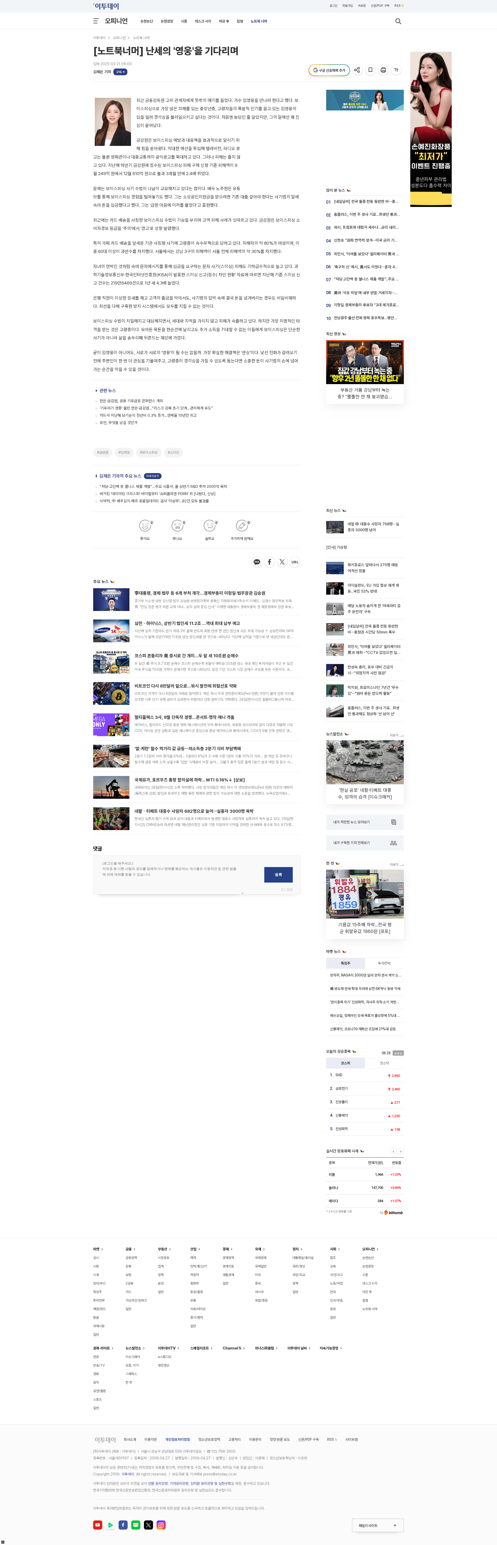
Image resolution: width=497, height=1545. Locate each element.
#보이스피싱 (149, 452)
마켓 (96, 1249)
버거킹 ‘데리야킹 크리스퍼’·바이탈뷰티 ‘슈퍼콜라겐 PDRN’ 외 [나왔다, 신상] (158, 493)
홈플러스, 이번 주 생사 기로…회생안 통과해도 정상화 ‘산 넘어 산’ (383, 214)
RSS (397, 6)
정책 (161, 1275)
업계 (161, 1266)
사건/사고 (336, 1275)
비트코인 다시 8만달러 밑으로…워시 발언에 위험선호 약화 (186, 686)
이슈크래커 (133, 1357)
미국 (258, 1275)
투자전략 (384, 963)
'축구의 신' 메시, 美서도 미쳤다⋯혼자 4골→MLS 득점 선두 (379, 267)
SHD (338, 1075)
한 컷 (129, 1382)
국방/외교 (299, 1275)
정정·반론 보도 (280, 1439)
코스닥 (384, 1063)
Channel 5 (232, 1348)
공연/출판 (99, 1391)
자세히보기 (152, 476)
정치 (296, 1249)
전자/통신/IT (198, 1266)
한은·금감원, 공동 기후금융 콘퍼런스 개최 (131, 401)
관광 (96, 1357)
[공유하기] (358, 70)
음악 (96, 1382)
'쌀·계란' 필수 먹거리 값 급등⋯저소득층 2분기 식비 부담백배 (188, 748)
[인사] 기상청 (336, 547)
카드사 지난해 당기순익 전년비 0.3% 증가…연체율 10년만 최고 (148, 415)
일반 (96, 1335)
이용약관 (150, 1439)
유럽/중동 (261, 1300)
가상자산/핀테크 (136, 1300)
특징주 (345, 963)
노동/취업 (336, 1283)
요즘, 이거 (132, 1365)
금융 (129, 1249)
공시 (96, 1258)
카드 (128, 1292)
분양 (161, 1283)
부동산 (162, 1249)
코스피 (345, 1063)
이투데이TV (167, 1348)
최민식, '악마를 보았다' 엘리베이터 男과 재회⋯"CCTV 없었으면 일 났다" (390, 254)
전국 (333, 1292)
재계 (193, 1258)
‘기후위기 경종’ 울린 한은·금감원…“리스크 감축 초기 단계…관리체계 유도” (156, 408)
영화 (96, 1374)
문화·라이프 (101, 1348)
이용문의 (255, 1439)
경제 (226, 1249)
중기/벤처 (196, 1317)
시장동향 (163, 1258)
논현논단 (147, 21)
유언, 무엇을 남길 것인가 (118, 422)
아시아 (259, 1292)
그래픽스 (131, 1374)
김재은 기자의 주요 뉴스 (120, 476)
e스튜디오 (164, 1357)
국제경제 (260, 1258)
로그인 (333, 6)
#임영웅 (124, 452)
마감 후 (224, 21)
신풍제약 (341, 1115)
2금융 (129, 1283)
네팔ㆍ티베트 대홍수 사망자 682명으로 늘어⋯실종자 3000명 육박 (194, 811)
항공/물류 (196, 1292)
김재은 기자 (102, 72)
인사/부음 (336, 1300)
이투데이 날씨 (297, 1348)
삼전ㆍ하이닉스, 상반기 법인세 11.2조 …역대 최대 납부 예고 (187, 623)
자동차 (194, 1275)
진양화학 (341, 1129)
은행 (128, 1266)
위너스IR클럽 (264, 1348)
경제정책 (228, 1258)
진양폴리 (341, 1102)
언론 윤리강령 (158, 1483)
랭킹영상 (163, 1365)
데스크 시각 (203, 21)
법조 (333, 1258)
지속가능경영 (329, 1348)
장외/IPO (99, 1283)
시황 (96, 1266)
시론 (184, 21)
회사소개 (130, 1439)
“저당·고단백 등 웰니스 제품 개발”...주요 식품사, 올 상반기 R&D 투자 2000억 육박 (163, 486)
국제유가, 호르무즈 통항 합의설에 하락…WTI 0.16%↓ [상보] (190, 779)
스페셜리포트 (199, 1348)
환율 (96, 1317)
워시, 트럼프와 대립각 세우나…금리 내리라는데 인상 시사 (377, 227)
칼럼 (240, 21)
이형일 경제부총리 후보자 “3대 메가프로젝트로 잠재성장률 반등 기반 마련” (391, 305)
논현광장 (167, 21)
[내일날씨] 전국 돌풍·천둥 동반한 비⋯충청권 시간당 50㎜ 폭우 (383, 201)
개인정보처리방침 (177, 1439)
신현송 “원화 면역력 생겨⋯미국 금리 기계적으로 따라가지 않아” (383, 240)
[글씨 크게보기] (397, 70)
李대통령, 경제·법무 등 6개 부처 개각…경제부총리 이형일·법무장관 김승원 (200, 593)
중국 (258, 1283)
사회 (333, 1249)
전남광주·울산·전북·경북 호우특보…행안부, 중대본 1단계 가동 (380, 318)
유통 (193, 1300)
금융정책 (131, 1258)
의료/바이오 (198, 1309)
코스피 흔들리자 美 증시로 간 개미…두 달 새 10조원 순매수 (187, 655)
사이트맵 (351, 1439)
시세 (96, 1275)
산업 (193, 1249)
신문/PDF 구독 (380, 6)
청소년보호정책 (209, 1439)
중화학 (194, 1283)
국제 (258, 1249)
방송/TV (99, 1365)
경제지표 (228, 1266)
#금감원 (102, 452)
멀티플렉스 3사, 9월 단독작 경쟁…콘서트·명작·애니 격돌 (185, 717)
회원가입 (347, 6)
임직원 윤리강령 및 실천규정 (211, 1483)
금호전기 (341, 1088)
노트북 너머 (259, 21)
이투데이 (99, 38)
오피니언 (116, 21)
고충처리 (234, 1439)
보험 (128, 1275)
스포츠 (97, 1399)
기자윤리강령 (179, 1483)
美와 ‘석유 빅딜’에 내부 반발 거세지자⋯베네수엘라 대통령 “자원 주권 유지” (392, 292)
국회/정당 (299, 1266)
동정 (333, 1309)
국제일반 (260, 1266)
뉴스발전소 (133, 1348)
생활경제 (228, 1275)
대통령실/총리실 (303, 1258)
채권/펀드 (99, 1309)
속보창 (362, 6)
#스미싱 (173, 452)
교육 (333, 1266)
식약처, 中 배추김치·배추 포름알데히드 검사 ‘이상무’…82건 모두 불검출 (154, 501)
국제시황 (99, 1326)
